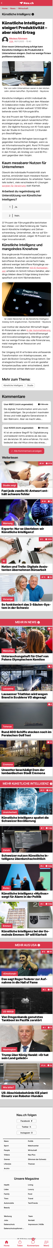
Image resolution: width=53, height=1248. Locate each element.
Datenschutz (9, 1224)
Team (30, 1216)
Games (7, 1159)
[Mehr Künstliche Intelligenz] (26, 783)
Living (30, 1185)
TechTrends (33, 1203)
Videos (7, 1155)
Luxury (31, 1189)
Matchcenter (33, 1146)
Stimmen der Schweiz (37, 1159)
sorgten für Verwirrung (14, 185)
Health (6, 1185)
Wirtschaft (23, 8)
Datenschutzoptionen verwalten (15, 1228)
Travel (30, 1198)
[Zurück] (1, 3)
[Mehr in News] (26, 622)
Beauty (7, 1208)
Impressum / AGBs (36, 1224)
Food (30, 1194)
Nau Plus (31, 1155)
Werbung (8, 1216)
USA (11, 41)
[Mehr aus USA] (26, 945)
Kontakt (31, 1220)
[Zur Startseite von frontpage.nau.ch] (27, 3)
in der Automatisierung (38, 330)
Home (5, 8)
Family (6, 1194)
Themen (31, 1164)
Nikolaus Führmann (18, 38)
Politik (30, 1141)
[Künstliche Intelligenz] (26, 14)
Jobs (6, 1220)
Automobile (9, 1203)
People (7, 1150)
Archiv (6, 1168)
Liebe (6, 1189)
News (13, 8)
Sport (6, 1146)
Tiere (6, 1198)
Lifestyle (7, 1164)
